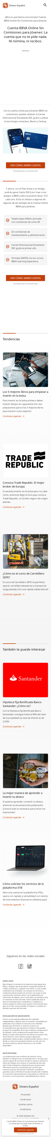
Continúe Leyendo (25, 1130)
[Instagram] (30, 967)
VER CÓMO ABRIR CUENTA (25, 165)
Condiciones (25, 1099)
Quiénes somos (25, 1104)
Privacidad (25, 1094)
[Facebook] (21, 967)
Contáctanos (25, 1109)
